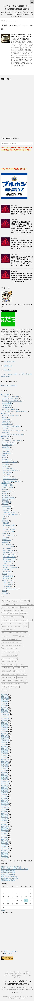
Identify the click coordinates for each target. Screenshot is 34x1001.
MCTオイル (29, 50)
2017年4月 (4, 857)
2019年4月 (4, 818)
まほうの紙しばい (8, 584)
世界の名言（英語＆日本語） (11, 470)
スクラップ (5, 593)
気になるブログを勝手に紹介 (10, 409)
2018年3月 (4, 843)
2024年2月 (4, 711)
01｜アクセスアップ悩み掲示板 (11, 867)
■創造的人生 (5, 436)
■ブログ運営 (5, 394)
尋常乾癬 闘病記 (6, 502)
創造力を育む (6, 447)
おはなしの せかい (7, 580)
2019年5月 (4, 817)
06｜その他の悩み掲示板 (9, 876)
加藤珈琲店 (14, 52)
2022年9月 (4, 742)
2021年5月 (4, 772)
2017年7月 (4, 852)
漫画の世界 (6, 510)
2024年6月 (4, 703)
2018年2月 (4, 844)
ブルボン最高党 (7, 572)
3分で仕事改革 (6, 419)
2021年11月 (5, 761)
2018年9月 (4, 831)
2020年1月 (4, 802)
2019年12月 (5, 804)
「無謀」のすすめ (9, 973)
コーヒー (15, 42)
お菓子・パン (7, 563)
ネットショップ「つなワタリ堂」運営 (12, 434)
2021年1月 (4, 779)
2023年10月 (5, 718)
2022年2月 (4, 755)
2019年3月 (4, 820)
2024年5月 (4, 705)
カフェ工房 (17, 44)
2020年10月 (5, 785)
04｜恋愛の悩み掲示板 (8, 872)
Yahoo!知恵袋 (23, 613)
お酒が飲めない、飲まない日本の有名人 (12, 626)
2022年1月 (4, 757)
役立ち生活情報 (6, 544)
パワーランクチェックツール (9, 658)
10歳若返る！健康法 (26, 41)
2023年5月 (4, 727)
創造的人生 (18, 973)
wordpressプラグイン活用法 (10, 398)
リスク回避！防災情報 (8, 497)
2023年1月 (4, 735)
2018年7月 (4, 835)
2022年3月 (4, 753)
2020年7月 (4, 791)
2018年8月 (4, 833)
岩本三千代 (24, 668)
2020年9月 (4, 787)
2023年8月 (4, 722)
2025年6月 (4, 694)
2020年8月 (4, 789)
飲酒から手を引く (8, 548)
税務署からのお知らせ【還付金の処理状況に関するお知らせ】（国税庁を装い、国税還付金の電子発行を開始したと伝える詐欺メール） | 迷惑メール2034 (21, 277)
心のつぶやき (6, 464)
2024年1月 (4, 713)
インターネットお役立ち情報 (10, 396)
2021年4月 (4, 774)
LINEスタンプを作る (19, 610)
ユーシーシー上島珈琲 (18, 49)
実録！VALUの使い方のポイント (12, 481)
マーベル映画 (6, 508)
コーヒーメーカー (19, 55)
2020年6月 (4, 792)
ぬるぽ (26, 626)
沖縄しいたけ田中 (6, 677)
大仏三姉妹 (17, 668)
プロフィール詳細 (9, 361)
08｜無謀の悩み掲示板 (8, 880)
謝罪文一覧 (5, 500)
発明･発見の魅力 (6, 540)
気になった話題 (7, 472)
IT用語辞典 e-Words (26, 607)
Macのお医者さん (7, 424)
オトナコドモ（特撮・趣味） (11, 514)
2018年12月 (5, 826)
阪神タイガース (15, 687)
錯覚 (3, 518)
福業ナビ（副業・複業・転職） (10, 415)
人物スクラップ (7, 476)
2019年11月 (5, 805)
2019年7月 (4, 813)
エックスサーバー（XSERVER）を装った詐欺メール (15, 636)
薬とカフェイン (22, 52)
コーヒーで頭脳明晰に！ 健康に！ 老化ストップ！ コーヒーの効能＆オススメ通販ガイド (21, 37)
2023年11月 (5, 716)
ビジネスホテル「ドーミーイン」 (10, 661)
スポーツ (5, 516)
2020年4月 (4, 796)
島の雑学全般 (6, 578)
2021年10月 (5, 763)
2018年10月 (5, 830)
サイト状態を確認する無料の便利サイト (12, 645)
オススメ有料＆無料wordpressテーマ (11, 639)
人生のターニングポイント (10, 479)
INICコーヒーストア (26, 44)
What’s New (7, 370)
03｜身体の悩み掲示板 (8, 870)
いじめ (26, 623)
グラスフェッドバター (20, 50)
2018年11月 (5, 828)
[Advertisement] (14, 109)
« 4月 (3, 910)
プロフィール (26, 975)
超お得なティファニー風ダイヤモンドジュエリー (14, 683)
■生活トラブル (6, 483)
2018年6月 (4, 837)
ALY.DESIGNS (25, 601)
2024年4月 (4, 707)
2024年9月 (4, 700)
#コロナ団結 (5, 495)
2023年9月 (4, 720)
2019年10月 (5, 807)
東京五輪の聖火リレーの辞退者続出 (11, 674)
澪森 (14, 677)
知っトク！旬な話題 (8, 555)
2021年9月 (4, 765)
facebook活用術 (6, 405)
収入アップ (20, 972)
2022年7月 (4, 746)
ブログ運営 (12, 972)
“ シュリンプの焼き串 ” (8, 620)
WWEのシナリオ (14, 613)
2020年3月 (4, 798)
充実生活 (13, 975)
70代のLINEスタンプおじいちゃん (10, 601)
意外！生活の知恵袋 (8, 565)
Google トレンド (15, 607)
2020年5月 (4, 794)
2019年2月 (4, 822)
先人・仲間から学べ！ (8, 468)
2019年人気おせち (9, 561)
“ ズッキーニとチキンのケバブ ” (24, 620)
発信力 (4, 457)
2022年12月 (5, 737)
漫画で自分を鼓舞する (10, 512)
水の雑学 (5, 538)
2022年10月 (5, 740)
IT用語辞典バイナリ (7, 610)
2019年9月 (4, 809)
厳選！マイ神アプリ (8, 550)
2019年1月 (4, 824)
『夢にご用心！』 (8, 582)
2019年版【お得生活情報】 (10, 567)
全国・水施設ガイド (8, 535)
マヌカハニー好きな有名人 (9, 664)
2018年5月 (4, 839)
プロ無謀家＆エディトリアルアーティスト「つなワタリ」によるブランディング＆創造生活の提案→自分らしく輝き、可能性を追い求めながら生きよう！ (17, 990)
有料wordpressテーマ (18, 671)
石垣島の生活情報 (8, 576)
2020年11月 (5, 783)
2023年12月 (5, 714)
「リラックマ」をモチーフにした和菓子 (12, 623)
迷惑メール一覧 (6, 491)
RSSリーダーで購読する (9, 385)
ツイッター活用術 (7, 403)
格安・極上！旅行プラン (9, 557)
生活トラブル (26, 973)
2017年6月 (4, 854)
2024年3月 (4, 709)
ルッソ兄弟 (20, 664)
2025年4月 (4, 696)
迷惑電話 (4, 493)
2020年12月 (5, 781)
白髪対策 (6, 975)
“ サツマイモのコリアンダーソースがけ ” (12, 617)
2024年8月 (4, 701)
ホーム (6, 972)
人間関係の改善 (6, 453)
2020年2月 (4, 800)
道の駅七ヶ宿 (5, 687)
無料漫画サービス (21, 677)
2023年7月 (4, 724)
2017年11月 (5, 850)
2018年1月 (4, 846)
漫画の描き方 (6, 432)
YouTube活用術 (6, 407)
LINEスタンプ (6, 422)
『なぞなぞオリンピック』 (10, 589)
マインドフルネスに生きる (9, 462)
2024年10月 (5, 698)
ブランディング (6, 449)
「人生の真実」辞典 (8, 531)
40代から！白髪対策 (7, 487)
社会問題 (4, 489)
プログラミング (6, 428)
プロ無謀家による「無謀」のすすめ (12, 440)
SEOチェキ (5, 613)
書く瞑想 (5, 466)
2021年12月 (5, 759)
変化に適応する (6, 460)
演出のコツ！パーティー (9, 552)
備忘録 (4, 591)
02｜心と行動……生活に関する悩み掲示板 (14, 869)
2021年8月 (4, 766)
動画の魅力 (5, 542)
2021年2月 (4, 778)
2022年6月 (4, 748)
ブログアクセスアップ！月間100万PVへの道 (14, 411)
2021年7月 (4, 768)
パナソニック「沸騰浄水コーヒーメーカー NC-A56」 (21, 54)
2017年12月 (5, 848)
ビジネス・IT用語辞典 (9, 529)
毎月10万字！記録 (7, 445)
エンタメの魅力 (6, 506)
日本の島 (4, 574)
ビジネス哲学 (6, 474)
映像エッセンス (6, 438)
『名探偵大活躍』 (8, 586)
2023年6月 (4, 726)
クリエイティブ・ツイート (9, 443)
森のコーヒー (28, 55)
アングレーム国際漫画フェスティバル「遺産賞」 (14, 632)
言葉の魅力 (5, 521)
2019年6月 (4, 815)
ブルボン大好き (6, 569)
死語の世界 (6, 523)
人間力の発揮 (6, 451)
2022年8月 (4, 744)
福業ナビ (27, 972)
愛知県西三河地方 (6, 671)
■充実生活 (4, 504)
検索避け (24, 674)
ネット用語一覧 (7, 527)
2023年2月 (4, 733)
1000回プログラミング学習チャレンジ (13, 430)
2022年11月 (5, 739)
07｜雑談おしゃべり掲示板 (9, 878)
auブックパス (5, 607)
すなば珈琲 (21, 42)
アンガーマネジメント (7, 629)
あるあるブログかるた (9, 525)
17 (8, 900)
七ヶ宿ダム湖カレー (7, 668)
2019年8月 (4, 811)
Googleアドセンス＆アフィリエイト (12, 401)
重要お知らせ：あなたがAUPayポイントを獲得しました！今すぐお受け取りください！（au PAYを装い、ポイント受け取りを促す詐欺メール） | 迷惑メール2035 (22, 261)
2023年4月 (4, 729)
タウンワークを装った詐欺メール (10, 652)
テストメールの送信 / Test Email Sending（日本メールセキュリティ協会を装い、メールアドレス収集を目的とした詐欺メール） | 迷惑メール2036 (21, 245)
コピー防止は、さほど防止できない (11, 642)
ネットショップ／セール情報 (9, 655)
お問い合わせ (8, 366)
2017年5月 (4, 856)
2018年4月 (4, 841)
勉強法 (4, 455)
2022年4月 (4, 752)
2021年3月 (4, 776)
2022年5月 (4, 750)
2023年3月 (4, 731)
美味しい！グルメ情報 (9, 559)
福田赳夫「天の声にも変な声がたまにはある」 (14, 680)
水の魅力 (4, 533)
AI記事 (4, 417)
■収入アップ (5, 413)
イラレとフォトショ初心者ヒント (11, 426)
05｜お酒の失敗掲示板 (8, 874)
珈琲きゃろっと (24, 46)
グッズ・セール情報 (8, 546)
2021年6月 (4, 770)
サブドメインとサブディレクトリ (10, 648)
